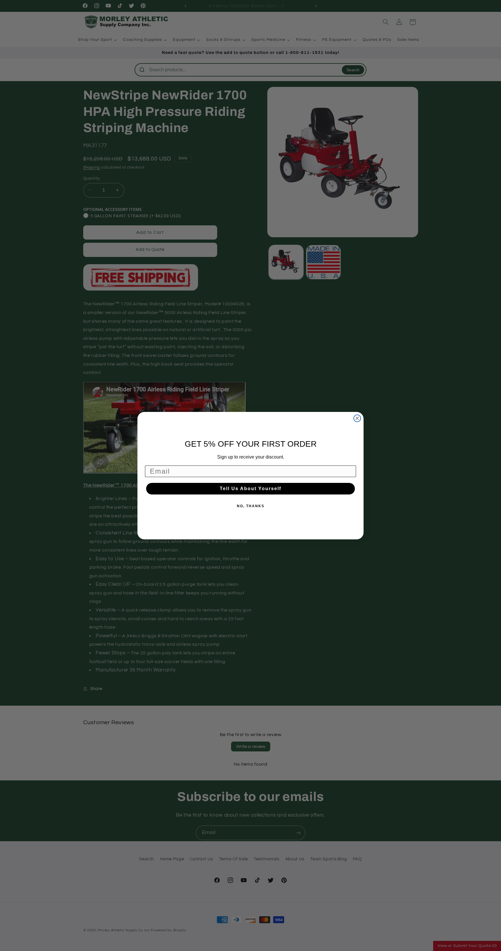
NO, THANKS (250, 506)
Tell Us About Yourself (250, 488)
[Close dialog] (357, 418)
